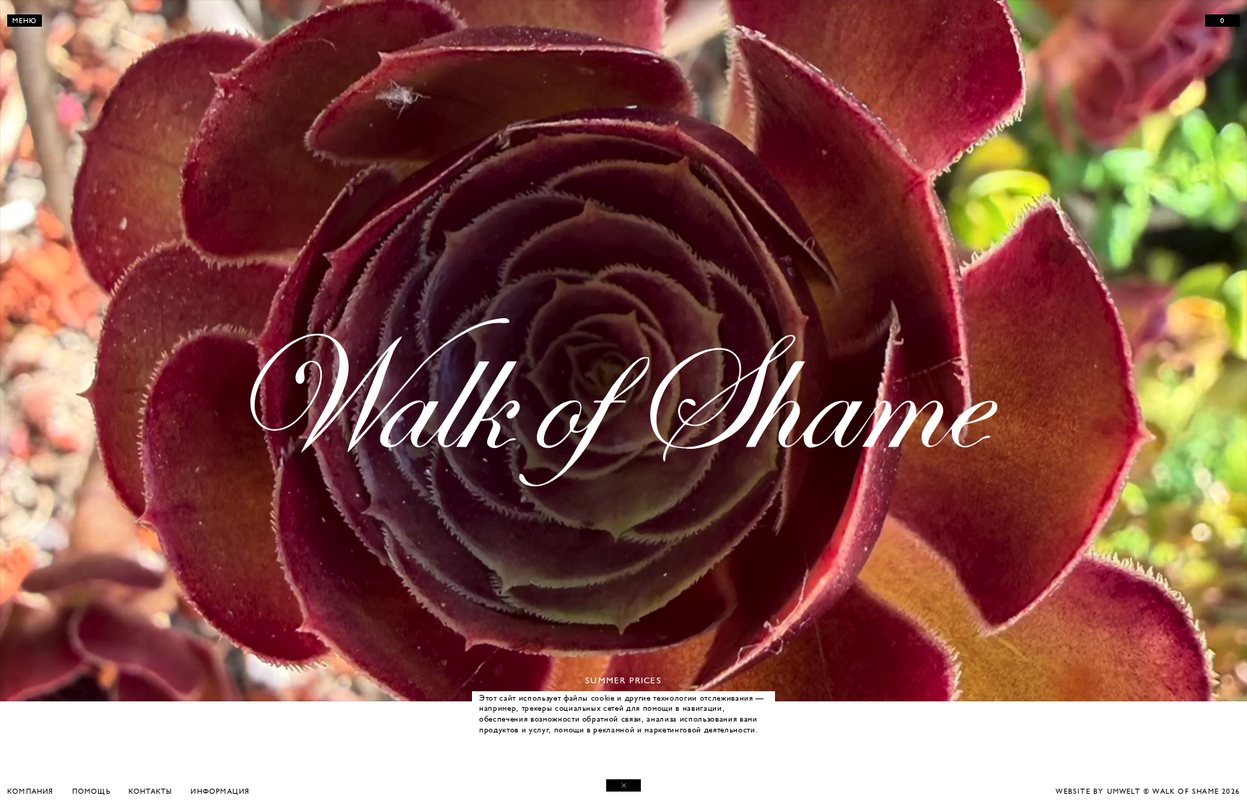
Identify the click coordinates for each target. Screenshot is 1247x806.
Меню (25, 20)
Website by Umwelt (1097, 791)
